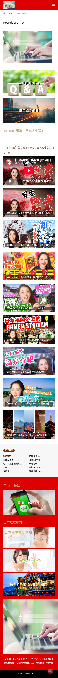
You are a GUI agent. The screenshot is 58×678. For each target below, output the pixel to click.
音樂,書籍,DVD (35, 471)
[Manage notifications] (50, 671)
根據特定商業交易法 (25, 663)
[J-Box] (9, 5)
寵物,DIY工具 (34, 467)
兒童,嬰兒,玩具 (35, 456)
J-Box (22, 674)
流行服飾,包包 (35, 460)
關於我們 (40, 663)
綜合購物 (7, 456)
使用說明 (8, 659)
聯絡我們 (50, 663)
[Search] (46, 5)
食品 (5, 467)
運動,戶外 (7, 471)
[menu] (53, 5)
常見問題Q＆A (21, 659)
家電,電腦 (33, 464)
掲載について (35, 659)
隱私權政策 (9, 663)
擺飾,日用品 (8, 460)
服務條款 (47, 659)
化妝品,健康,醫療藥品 (12, 464)
